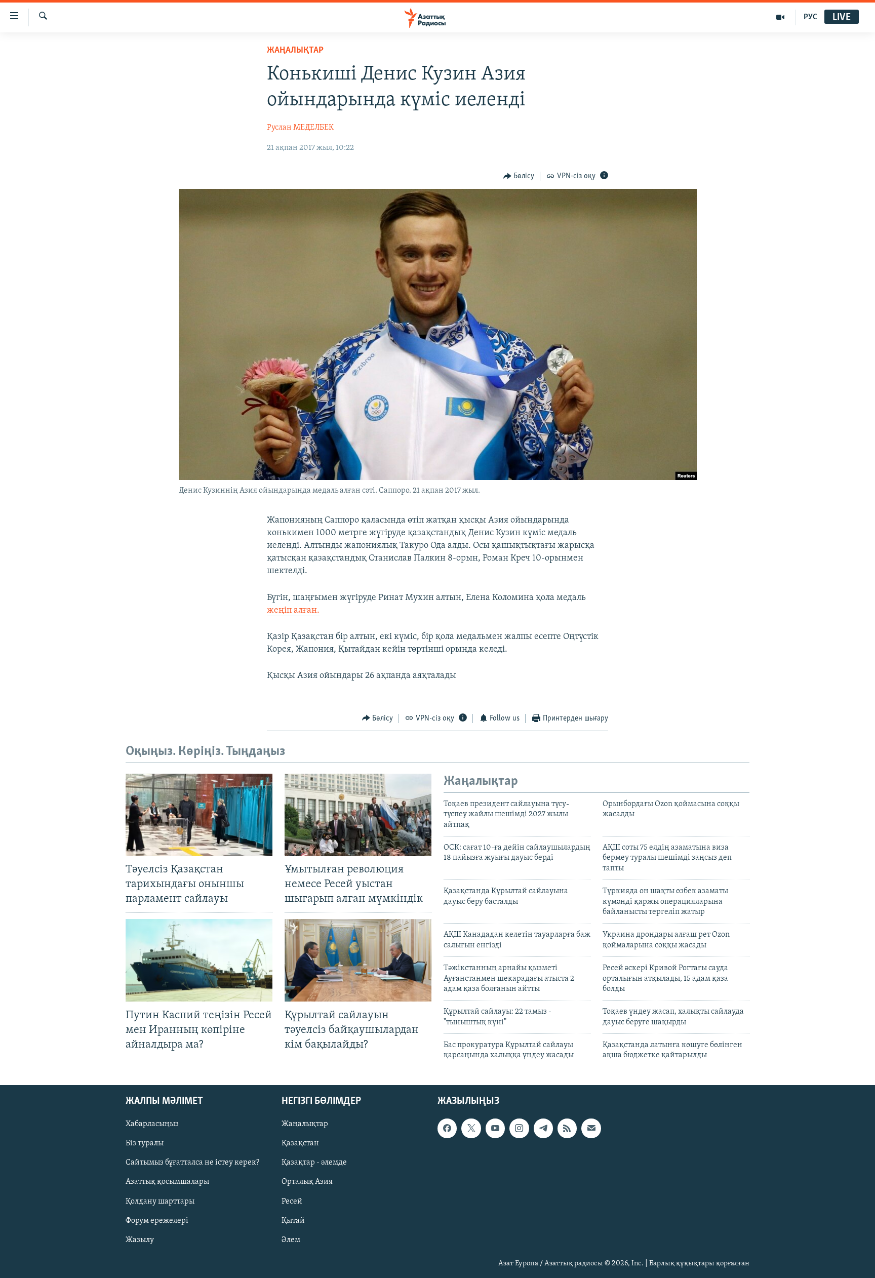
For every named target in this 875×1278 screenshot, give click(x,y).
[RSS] (567, 1128)
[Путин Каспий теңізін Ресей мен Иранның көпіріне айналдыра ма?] (199, 960)
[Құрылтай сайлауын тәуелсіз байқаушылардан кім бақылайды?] (358, 960)
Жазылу (140, 1240)
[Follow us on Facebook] (447, 1128)
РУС (810, 17)
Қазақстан (300, 1143)
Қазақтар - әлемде (314, 1163)
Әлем (291, 1240)
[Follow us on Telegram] (543, 1128)
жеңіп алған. (293, 610)
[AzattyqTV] (780, 17)
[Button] (519, 176)
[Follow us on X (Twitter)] (471, 1128)
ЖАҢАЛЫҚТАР (295, 50)
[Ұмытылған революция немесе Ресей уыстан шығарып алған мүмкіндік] (358, 815)
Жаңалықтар (305, 1124)
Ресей (292, 1201)
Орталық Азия (307, 1182)
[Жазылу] (591, 1128)
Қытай (293, 1220)
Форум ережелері (157, 1220)
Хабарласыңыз (152, 1124)
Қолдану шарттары (160, 1201)
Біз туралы (145, 1143)
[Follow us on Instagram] (519, 1128)
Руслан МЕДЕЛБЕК (300, 128)
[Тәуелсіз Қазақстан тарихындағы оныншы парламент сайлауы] (199, 815)
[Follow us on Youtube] (495, 1128)
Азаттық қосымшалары (167, 1182)
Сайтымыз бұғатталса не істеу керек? (192, 1163)
